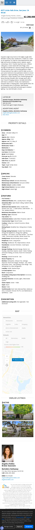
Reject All (19, 526)
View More (6, 114)
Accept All (29, 526)
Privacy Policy (20, 517)
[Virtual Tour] (14, 2)
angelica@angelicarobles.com (11, 113)
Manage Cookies (8, 526)
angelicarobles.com (8, 479)
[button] (2, 528)
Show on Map (18, 360)
